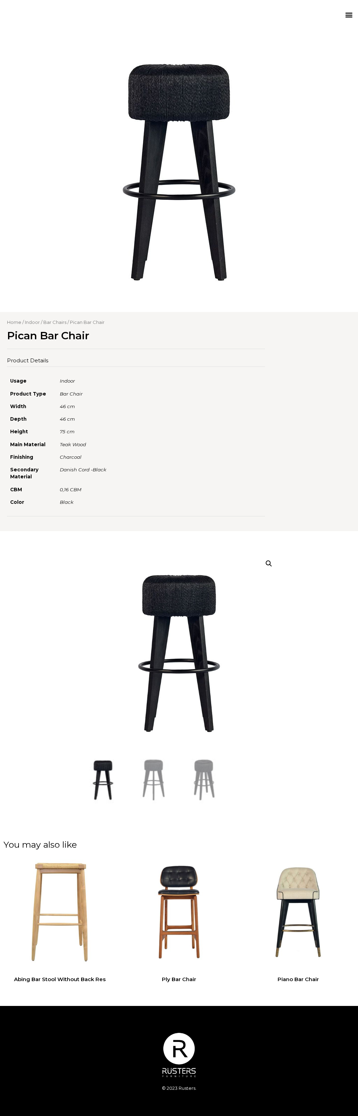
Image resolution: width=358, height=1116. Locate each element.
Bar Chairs (54, 322)
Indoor (32, 322)
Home (14, 322)
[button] (349, 14)
